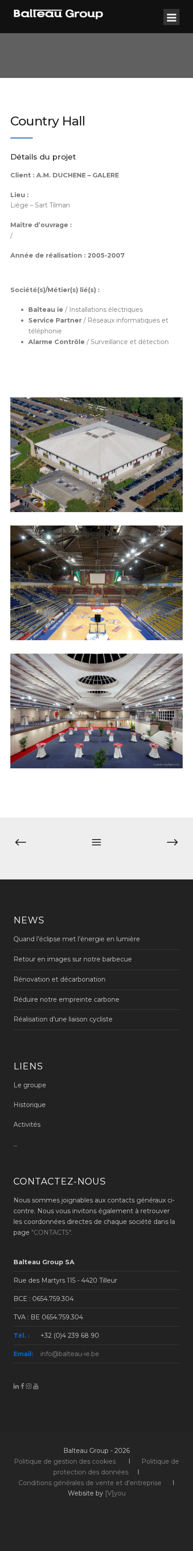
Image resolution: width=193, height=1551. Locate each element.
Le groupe (29, 1085)
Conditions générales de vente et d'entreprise (90, 1483)
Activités (26, 1124)
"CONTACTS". (51, 1232)
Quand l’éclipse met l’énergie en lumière (76, 939)
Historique (29, 1105)
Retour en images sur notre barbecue (72, 959)
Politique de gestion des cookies (65, 1461)
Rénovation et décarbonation (59, 979)
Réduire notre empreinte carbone (66, 999)
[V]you (115, 1493)
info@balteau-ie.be (69, 1354)
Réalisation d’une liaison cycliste (63, 1019)
